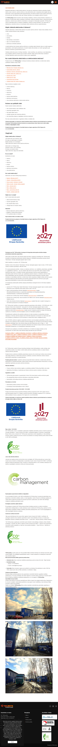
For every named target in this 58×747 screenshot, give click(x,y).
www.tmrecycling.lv (32, 295)
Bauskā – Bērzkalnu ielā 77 (12, 178)
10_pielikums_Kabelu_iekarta (26, 337)
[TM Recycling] (5, 2)
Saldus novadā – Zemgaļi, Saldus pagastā (15, 184)
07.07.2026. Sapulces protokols (40, 337)
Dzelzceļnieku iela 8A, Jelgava (13, 69)
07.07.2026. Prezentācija (10, 339)
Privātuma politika (28, 721)
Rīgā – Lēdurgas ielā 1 (11, 186)
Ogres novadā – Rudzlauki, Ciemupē (14, 182)
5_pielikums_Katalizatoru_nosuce (39, 334)
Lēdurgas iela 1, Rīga (11, 75)
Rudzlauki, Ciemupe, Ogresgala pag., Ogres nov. (17, 71)
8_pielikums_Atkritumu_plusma (12, 337)
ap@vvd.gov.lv (8, 324)
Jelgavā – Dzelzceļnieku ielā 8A (13, 180)
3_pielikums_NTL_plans (10, 334)
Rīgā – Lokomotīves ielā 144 (13, 189)
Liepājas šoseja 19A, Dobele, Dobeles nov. (16, 81)
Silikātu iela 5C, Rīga (11, 77)
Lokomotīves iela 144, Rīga (12, 79)
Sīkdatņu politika (28, 719)
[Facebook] (50, 706)
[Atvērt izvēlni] (55, 2)
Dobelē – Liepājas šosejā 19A (13, 191)
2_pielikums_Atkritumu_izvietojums (40, 333)
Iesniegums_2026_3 (9, 333)
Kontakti (27, 717)
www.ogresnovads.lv (31, 290)
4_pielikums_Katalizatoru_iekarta (23, 334)
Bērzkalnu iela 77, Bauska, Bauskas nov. (15, 67)
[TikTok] (56, 706)
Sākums (26, 715)
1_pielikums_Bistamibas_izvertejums (23, 333)
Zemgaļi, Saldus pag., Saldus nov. (14, 73)
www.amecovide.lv (48, 297)
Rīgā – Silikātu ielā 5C (11, 187)
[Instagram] (53, 706)
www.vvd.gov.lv (28, 301)
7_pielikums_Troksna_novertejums (34, 336)
